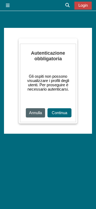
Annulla (35, 113)
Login (83, 5)
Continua (59, 113)
